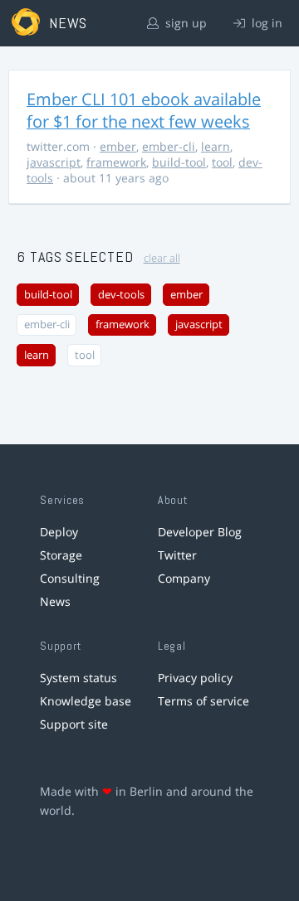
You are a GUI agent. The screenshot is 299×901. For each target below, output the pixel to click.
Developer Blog (200, 532)
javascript (54, 162)
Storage (61, 555)
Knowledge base (85, 701)
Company (184, 578)
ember (118, 146)
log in (265, 23)
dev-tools (121, 295)
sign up (184, 23)
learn (215, 146)
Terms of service (203, 701)
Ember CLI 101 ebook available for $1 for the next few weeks (144, 110)
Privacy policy (195, 677)
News (55, 601)
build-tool (179, 162)
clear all (162, 258)
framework (116, 162)
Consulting (70, 578)
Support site (74, 724)
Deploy (59, 532)
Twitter (177, 555)
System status (78, 677)
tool (222, 162)
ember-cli (168, 146)
